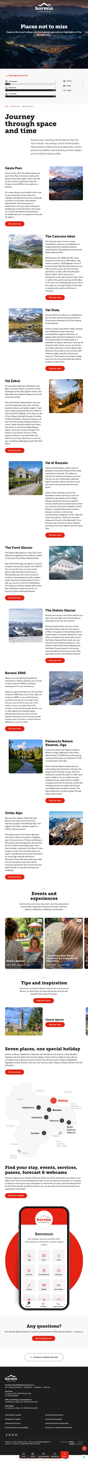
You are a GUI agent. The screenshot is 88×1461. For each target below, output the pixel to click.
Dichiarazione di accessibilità (16, 1427)
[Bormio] (44, 7)
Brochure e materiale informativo (58, 1427)
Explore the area (15, 106)
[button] (44, 1357)
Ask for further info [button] (43, 1338)
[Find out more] (44, 1118)
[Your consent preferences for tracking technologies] (84, 1457)
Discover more (14, 224)
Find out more (14, 1072)
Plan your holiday (16, 1196)
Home (7, 106)
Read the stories (44, 1001)
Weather (68, 90)
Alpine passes (12, 87)
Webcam (69, 81)
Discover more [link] (55, 1025)
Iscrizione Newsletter (53, 1419)
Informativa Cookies (13, 1415)
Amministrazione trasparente (56, 1423)
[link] (23, 1455)
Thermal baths (12, 93)
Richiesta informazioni (54, 1415)
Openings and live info (18, 75)
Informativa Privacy (13, 1423)
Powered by (67, 1442)
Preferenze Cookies (13, 1419)
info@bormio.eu (22, 1442)
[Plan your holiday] (44, 1258)
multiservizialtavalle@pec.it (42, 1442)
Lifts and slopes (12, 81)
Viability (68, 85)
